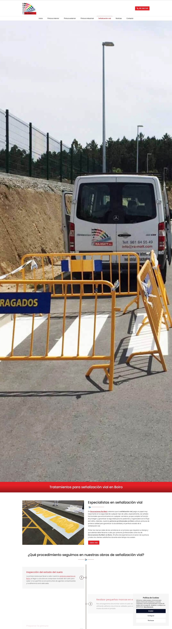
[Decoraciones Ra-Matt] (29, 8)
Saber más (94, 542)
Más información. (148, 607)
